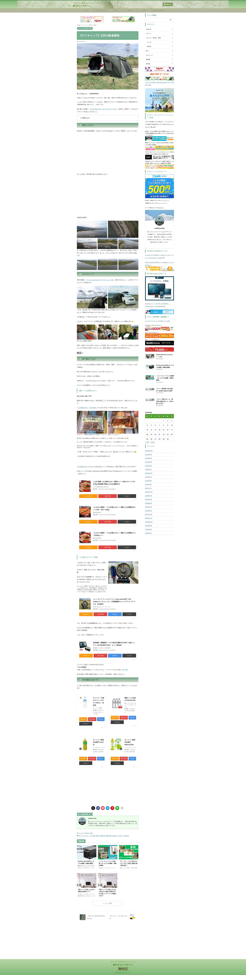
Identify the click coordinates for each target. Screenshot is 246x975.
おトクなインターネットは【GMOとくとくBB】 (157, 321)
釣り (144, 10)
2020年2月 (148, 510)
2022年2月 (148, 466)
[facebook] (98, 808)
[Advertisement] (107, 788)
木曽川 (97, 835)
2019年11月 (148, 518)
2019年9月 (148, 525)
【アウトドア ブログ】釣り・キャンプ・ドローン (123, 962)
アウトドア (85, 835)
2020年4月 (148, 507)
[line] (117, 808)
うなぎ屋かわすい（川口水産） (87, 408)
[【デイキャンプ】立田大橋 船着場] (108, 808)
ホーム (87, 10)
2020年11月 (148, 492)
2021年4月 (148, 477)
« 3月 (147, 442)
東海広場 (102, 835)
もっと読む (108, 903)
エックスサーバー (164, 200)
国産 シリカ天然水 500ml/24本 (130, 699)
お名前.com (161, 207)
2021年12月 (148, 473)
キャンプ (130, 10)
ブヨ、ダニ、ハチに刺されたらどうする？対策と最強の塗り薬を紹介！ (128, 863)
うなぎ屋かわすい (82, 466)
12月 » (152, 442)
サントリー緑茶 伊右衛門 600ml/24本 (130, 742)
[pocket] (103, 808)
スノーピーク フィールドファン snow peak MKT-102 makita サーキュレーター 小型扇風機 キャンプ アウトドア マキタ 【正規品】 (114, 601)
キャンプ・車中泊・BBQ (85, 833)
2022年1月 (148, 469)
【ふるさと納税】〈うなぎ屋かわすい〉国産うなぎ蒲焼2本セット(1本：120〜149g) (114, 508)
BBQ (93, 835)
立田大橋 (126, 835)
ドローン (115, 10)
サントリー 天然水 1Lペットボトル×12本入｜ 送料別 (98, 701)
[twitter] (93, 808)
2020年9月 (148, 495)
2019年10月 (149, 522)
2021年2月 (148, 484)
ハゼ (90, 835)
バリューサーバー (162, 203)
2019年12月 (148, 514)
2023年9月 (148, 454)
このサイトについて (101, 10)
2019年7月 (148, 533)
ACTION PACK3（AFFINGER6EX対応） (155, 306)
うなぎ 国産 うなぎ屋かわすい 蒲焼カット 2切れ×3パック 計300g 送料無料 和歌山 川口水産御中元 (114, 483)
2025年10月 (149, 451)
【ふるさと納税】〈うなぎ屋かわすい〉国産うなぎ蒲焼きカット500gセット (114, 534)
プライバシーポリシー (159, 10)
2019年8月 (148, 529)
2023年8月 (148, 458)
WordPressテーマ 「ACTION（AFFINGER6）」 (157, 303)
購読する (169, 4)
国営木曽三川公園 (111, 835)
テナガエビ (120, 835)
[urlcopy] (122, 808)
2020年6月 (148, 499)
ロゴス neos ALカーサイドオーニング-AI (103, 109)
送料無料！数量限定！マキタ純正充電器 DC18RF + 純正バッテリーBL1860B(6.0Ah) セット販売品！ (114, 644)
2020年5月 (148, 503)
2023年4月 (148, 462)
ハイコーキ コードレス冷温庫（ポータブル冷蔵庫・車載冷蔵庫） (107, 863)
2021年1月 (148, 488)
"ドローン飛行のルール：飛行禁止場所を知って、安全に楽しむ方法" (165, 401)
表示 (88, 118)
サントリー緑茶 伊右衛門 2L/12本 (98, 742)
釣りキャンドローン (81, 6)
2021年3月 (148, 481)
